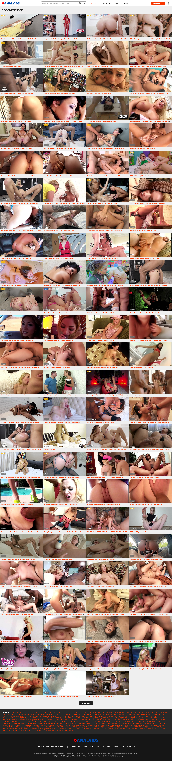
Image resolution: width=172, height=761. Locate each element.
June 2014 (63, 729)
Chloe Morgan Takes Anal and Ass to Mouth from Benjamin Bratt (20, 532)
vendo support (112, 747)
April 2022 (110, 718)
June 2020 (6, 721)
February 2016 (25, 727)
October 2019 (87, 721)
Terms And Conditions (78, 747)
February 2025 (88, 714)
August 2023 (115, 716)
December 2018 (19, 723)
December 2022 (30, 718)
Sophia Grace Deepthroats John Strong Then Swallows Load (62, 395)
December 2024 (110, 714)
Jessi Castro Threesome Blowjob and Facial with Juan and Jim (106, 641)
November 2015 (58, 727)
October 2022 (54, 718)
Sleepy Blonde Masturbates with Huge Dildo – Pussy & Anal (62, 422)
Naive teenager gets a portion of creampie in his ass (146, 559)
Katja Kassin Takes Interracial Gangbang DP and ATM (17, 614)
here (58, 755)
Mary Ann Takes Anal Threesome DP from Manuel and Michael (20, 367)
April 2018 (97, 723)
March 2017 (60, 725)
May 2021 (59, 720)
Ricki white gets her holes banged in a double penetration (104, 230)
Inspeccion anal (6, 313)
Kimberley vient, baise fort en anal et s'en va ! (100, 422)
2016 (58, 712)
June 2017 (36, 725)
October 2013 (142, 729)
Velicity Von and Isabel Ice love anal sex (99, 93)
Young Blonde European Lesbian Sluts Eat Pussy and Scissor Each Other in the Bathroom (71, 203)
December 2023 (69, 716)
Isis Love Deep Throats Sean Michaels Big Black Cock (60, 641)
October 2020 (131, 720)
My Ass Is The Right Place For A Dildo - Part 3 (143, 230)
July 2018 (73, 723)
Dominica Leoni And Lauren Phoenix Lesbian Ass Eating (61, 696)
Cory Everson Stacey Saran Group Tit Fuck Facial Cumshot (148, 669)
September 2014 (35, 729)
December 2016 (91, 725)
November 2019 (76, 721)
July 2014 (55, 729)
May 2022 (102, 718)
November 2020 (119, 720)
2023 (26, 712)
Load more (86, 703)
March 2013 (43, 730)
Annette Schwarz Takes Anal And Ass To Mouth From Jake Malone (21, 230)
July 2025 (44, 714)
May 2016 (162, 725)
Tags (116, 3)
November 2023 (81, 716)
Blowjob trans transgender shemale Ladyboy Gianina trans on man (150, 422)
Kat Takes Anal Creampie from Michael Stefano (58, 340)
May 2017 (44, 725)
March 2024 (36, 716)
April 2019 (142, 721)
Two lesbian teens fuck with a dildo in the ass (101, 559)
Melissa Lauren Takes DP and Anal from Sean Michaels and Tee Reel (64, 614)
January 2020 (53, 721)
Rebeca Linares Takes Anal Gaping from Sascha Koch (17, 504)
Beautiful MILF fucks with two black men (142, 148)
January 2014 (108, 729)
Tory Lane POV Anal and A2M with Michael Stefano (102, 367)
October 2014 (24, 729)
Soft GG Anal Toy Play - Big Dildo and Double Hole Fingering (105, 285)
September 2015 (81, 727)
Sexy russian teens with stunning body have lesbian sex (18, 559)
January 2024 (57, 716)
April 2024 (27, 716)
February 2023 (8, 718)
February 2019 (161, 721)
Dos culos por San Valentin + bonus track (56, 313)
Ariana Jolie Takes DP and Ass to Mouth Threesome (103, 258)
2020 (40, 712)
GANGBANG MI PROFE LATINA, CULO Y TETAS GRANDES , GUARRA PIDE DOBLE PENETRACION (116, 532)
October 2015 (70, 727)
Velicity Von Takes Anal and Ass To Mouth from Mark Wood (148, 66)
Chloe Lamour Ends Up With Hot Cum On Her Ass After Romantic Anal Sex (109, 449)
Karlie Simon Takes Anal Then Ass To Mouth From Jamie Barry (20, 641)
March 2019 (151, 721)
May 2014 (71, 729)
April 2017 (51, 725)
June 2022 (94, 718)
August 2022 (77, 718)
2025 (17, 712)
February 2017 (70, 725)
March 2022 (119, 718)
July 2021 (43, 720)
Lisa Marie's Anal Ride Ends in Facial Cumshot (101, 586)
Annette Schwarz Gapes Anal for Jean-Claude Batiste (60, 504)
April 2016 (6, 727)
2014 (67, 712)
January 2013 (63, 730)
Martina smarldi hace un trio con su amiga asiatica (102, 203)
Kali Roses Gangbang (136, 395)
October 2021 (12, 720)
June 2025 (52, 714)
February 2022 (130, 718)
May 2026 (104, 712)
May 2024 (19, 716)
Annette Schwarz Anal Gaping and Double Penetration (103, 504)
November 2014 (12, 729)
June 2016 (154, 725)
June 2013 (18, 730)
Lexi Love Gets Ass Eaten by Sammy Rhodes (100, 696)
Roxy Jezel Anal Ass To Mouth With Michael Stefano (17, 340)
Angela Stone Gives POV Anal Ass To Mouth (100, 340)
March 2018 (106, 723)
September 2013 (153, 729)
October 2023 (93, 716)
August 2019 (110, 721)
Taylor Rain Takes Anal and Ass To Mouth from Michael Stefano (63, 121)
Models (106, 3)
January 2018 (126, 723)
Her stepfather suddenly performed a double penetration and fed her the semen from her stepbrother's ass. (76, 66)
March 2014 (88, 729)
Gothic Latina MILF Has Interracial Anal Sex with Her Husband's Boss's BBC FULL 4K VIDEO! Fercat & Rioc (119, 148)
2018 (49, 712)
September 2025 (24, 714)
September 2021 (23, 720)
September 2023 (104, 716)
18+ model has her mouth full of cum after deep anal (60, 148)
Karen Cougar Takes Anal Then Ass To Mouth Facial (146, 504)
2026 (12, 712)
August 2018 (64, 723)
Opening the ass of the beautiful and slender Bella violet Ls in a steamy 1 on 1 (24, 39)
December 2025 (153, 712)
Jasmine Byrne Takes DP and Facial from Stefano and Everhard (149, 340)
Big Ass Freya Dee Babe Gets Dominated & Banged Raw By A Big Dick (21, 449)
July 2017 (28, 725)
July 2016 (146, 725)
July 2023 (124, 716)
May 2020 (15, 721)
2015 (62, 712)
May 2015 (117, 727)
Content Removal (128, 747)
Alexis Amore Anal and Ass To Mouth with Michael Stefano (62, 285)
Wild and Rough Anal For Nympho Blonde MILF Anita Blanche (19, 203)
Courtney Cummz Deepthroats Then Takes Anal (144, 258)
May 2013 (26, 730)
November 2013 (131, 729)
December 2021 (152, 718)
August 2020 (154, 720)
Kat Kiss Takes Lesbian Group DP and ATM (57, 367)
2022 (31, 712)
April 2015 (125, 727)
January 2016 (35, 727)
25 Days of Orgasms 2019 (138, 532)
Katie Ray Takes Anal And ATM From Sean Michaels (59, 586)
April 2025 (69, 714)
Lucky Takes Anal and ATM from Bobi (141, 367)
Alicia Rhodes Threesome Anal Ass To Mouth (100, 313)
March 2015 (134, 727)
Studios (126, 3)
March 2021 (76, 720)
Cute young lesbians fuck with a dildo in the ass (58, 559)
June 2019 (126, 721)
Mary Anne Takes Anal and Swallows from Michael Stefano (19, 176)
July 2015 (101, 727)
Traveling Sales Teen (7, 669)
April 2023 (149, 716)
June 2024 (11, 716)
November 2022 (42, 718)
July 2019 (119, 721)
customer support (58, 747)
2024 (21, 712)
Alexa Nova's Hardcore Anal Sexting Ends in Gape (102, 121)
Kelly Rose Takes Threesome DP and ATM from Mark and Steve (149, 614)
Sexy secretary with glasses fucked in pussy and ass (60, 93)
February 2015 (144, 727)
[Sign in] (168, 3)
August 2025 (35, 714)
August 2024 (157, 714)
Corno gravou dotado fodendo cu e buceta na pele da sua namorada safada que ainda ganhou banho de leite (34, 422)
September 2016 (126, 725)
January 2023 (19, 718)
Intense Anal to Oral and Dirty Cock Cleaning (14, 285)
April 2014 (79, 729)
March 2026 (121, 712)
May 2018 (89, 723)
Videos (93, 3)
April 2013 (34, 730)
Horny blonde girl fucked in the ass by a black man (102, 669)
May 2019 (134, 721)
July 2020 (163, 720)
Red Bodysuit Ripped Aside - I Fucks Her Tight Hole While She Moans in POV (110, 395)
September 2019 (99, 721)
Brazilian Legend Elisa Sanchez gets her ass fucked (16, 148)
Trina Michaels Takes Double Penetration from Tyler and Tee (148, 586)
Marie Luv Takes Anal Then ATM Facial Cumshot (144, 477)
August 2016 (137, 725)
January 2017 (80, 725)
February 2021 (85, 720)
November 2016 (103, 725)
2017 (53, 712)
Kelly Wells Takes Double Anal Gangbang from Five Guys (147, 203)
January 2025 (99, 714)
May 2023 (141, 716)
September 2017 (8, 725)
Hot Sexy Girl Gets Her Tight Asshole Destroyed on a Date (61, 477)
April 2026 (112, 712)
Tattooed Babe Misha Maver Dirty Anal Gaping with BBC (18, 93)
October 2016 (115, 725)
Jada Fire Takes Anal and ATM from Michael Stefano (60, 176)
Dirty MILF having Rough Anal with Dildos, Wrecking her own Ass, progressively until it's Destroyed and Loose (77, 669)
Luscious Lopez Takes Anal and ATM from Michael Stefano (105, 477)
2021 (35, 712)
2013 (71, 712)
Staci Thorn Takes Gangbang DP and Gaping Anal (16, 121)
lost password (43, 747)
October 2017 (160, 723)
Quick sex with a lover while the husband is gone (59, 230)
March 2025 (78, 714)
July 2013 (10, 730)
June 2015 (109, 727)
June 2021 (51, 720)
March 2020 (32, 721)
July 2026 (87, 712)
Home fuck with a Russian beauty (11, 66)
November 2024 (122, 714)
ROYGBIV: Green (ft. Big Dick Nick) (140, 176)
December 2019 (64, 721)
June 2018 (81, 723)
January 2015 (154, 727)
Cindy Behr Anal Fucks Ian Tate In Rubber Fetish (144, 313)
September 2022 (66, 718)
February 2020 (42, 721)
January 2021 (96, 720)
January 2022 (140, 718)
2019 (45, 712)
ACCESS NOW (158, 3)
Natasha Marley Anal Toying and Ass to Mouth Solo (16, 696)
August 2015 (92, 727)
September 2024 (145, 714)
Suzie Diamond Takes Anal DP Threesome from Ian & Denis (105, 176)
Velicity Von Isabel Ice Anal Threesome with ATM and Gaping (105, 614)
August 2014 (46, 729)
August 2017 (19, 725)
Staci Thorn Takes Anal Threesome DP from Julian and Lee (148, 641)
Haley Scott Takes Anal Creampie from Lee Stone (16, 258)
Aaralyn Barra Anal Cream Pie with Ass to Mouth (58, 258)
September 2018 (53, 723)
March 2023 (158, 716)
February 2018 (115, 723)
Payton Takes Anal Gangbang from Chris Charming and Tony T (20, 586)
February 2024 (47, 716)
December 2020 (107, 720)
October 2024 (134, 714)
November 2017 (149, 723)
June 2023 (133, 716)
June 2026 (96, 712)
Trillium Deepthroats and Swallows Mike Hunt (15, 395)
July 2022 (86, 718)
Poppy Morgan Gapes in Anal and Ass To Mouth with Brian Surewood (65, 532)
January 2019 (7, 723)
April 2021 (67, 720)
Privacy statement (96, 747)
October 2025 (12, 714)
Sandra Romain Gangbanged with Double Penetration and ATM (149, 93)
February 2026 (132, 712)
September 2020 (143, 720)
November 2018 (30, 723)
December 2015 (47, 727)
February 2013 (53, 730)
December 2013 (119, 729)
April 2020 (23, 721)
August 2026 (79, 712)
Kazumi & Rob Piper (50, 449)
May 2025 (60, 714)
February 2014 (97, 729)
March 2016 (15, 727)
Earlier (71, 730)
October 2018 (42, 723)
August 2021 (34, 720)
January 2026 (142, 712)
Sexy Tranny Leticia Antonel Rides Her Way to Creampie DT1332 (20, 477)
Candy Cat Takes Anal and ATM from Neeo (100, 66)
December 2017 (137, 723)
